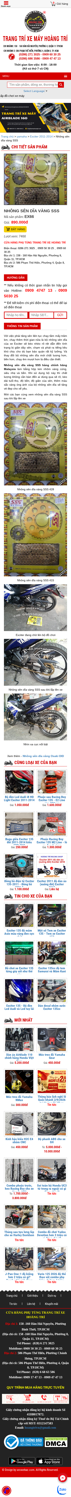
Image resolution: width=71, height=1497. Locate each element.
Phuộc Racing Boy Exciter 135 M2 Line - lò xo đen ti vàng (52, 842)
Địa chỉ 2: (10, 1353)
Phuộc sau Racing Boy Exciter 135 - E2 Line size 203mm (52, 800)
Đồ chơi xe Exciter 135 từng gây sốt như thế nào (19, 971)
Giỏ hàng (62, 3)
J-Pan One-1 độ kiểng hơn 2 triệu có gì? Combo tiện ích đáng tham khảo (19, 1278)
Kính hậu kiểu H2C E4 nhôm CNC (19, 1140)
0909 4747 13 (38, 290)
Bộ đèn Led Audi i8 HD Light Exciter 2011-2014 (19, 798)
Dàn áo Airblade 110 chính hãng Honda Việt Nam (19, 1058)
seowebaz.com (25, 1470)
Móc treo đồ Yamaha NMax (19, 1098)
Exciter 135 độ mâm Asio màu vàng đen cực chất (19, 934)
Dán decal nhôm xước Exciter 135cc (51, 1007)
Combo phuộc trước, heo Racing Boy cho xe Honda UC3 (19, 1189)
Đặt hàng (18, 229)
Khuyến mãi (51, 1304)
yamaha (22, 136)
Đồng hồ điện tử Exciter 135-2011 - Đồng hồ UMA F (19, 884)
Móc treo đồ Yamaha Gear (52, 1056)
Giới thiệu (32, 1295)
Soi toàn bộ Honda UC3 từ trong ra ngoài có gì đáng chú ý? (52, 1189)
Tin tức (13, 1304)
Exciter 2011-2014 (41, 136)
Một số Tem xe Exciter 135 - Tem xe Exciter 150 (52, 934)
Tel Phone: (24, 1343)
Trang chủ (7, 136)
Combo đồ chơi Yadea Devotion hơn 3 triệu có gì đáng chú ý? (52, 1235)
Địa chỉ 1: (11, 1323)
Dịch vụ (52, 1295)
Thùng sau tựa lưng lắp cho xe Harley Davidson (19, 1233)
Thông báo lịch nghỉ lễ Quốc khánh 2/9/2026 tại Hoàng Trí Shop (52, 1100)
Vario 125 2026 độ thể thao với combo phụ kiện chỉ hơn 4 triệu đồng (52, 1278)
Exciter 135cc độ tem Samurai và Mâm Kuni (52, 969)
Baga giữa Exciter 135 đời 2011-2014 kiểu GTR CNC (19, 842)
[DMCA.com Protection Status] (55, 1441)
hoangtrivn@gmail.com (40, 1427)
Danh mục (6, 6)
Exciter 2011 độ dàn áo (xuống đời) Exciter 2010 (51, 884)
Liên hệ (31, 1304)
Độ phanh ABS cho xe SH (51, 1140)
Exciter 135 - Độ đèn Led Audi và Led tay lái (19, 1007)
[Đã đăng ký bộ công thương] (23, 1441)
